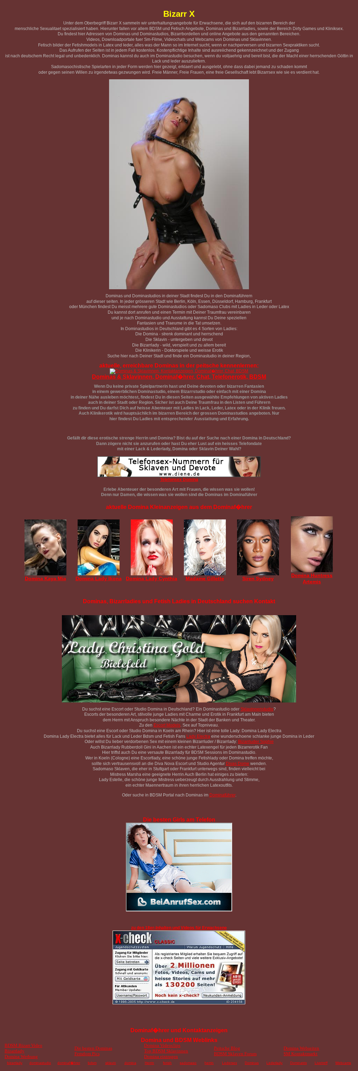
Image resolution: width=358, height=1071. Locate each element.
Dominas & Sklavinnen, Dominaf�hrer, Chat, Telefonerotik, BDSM (179, 377)
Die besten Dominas (93, 1048)
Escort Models (166, 725)
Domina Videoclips (162, 1045)
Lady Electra (198, 736)
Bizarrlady (14, 1051)
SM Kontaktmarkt (300, 1053)
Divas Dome (237, 763)
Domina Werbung (21, 1056)
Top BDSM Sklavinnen (166, 1051)
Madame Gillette (205, 578)
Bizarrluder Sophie (256, 741)
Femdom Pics (87, 1053)
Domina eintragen (161, 1056)
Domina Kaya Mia (45, 578)
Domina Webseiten (301, 1048)
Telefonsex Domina (179, 479)
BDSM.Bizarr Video (23, 1045)
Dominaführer (222, 795)
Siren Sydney (258, 578)
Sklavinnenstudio (257, 709)
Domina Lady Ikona (99, 578)
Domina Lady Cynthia (151, 578)
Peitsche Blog (227, 1048)
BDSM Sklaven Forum (235, 1053)
